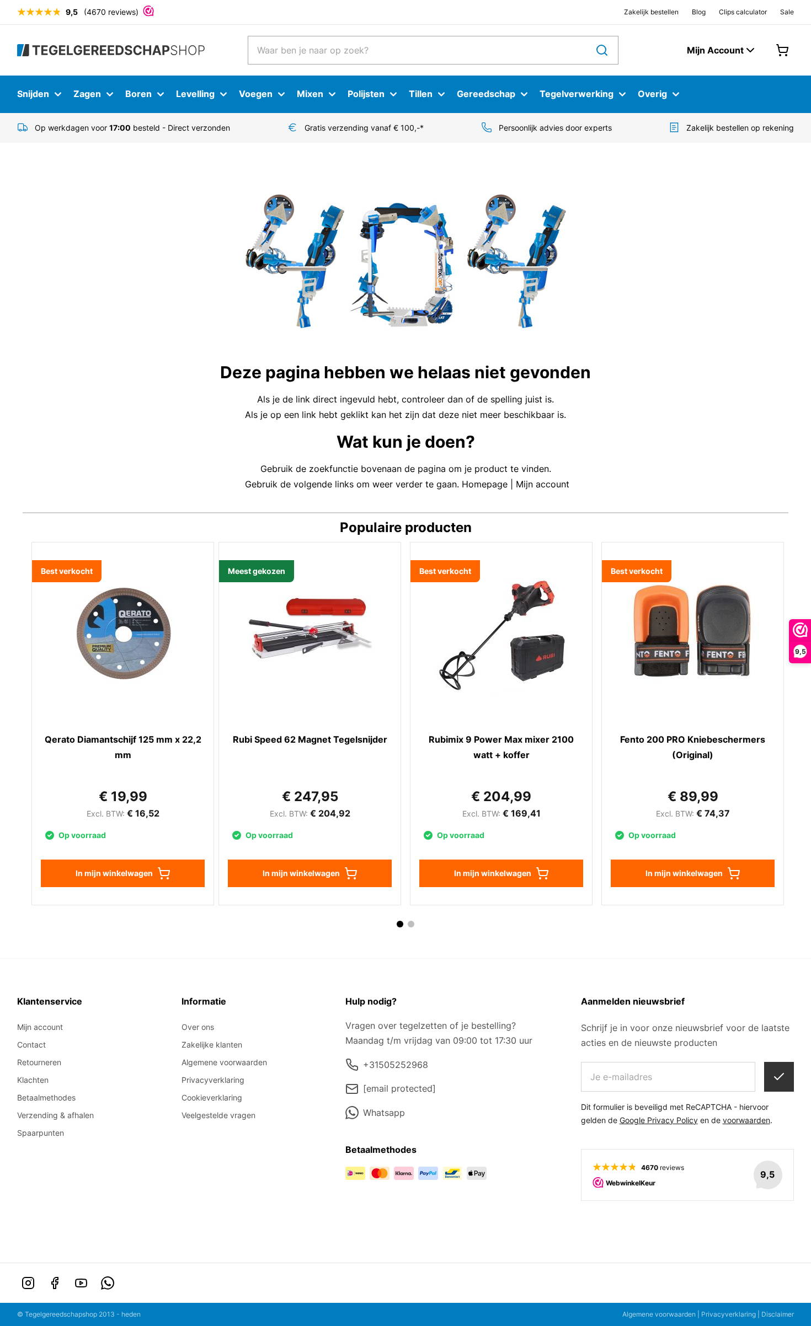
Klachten (33, 1080)
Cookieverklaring (212, 1097)
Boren (138, 93)
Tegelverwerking (576, 93)
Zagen (87, 93)
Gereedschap (486, 93)
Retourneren (39, 1062)
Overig (652, 93)
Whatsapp (384, 1112)
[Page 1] (400, 924)
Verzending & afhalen (55, 1115)
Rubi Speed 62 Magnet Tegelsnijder (310, 739)
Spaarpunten (40, 1132)
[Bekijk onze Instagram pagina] (28, 1283)
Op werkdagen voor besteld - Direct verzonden (132, 127)
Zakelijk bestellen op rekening (740, 127)
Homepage (485, 484)
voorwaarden (746, 1120)
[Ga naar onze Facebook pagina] (55, 1283)
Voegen (256, 93)
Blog (699, 12)
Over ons (198, 1027)
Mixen (310, 93)
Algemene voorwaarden (224, 1062)
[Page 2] (411, 924)
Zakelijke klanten (212, 1044)
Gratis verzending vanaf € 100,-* (364, 127)
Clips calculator (743, 12)
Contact (31, 1044)
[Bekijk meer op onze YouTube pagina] (81, 1283)
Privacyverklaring (213, 1080)
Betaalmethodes (46, 1097)
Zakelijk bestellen (651, 12)
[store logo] (111, 50)
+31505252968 (395, 1064)
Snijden (33, 93)
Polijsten (366, 93)
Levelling (195, 93)
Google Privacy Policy (659, 1120)
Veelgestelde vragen (218, 1115)
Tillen (421, 93)
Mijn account (542, 484)
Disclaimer (777, 1314)
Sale (787, 12)
